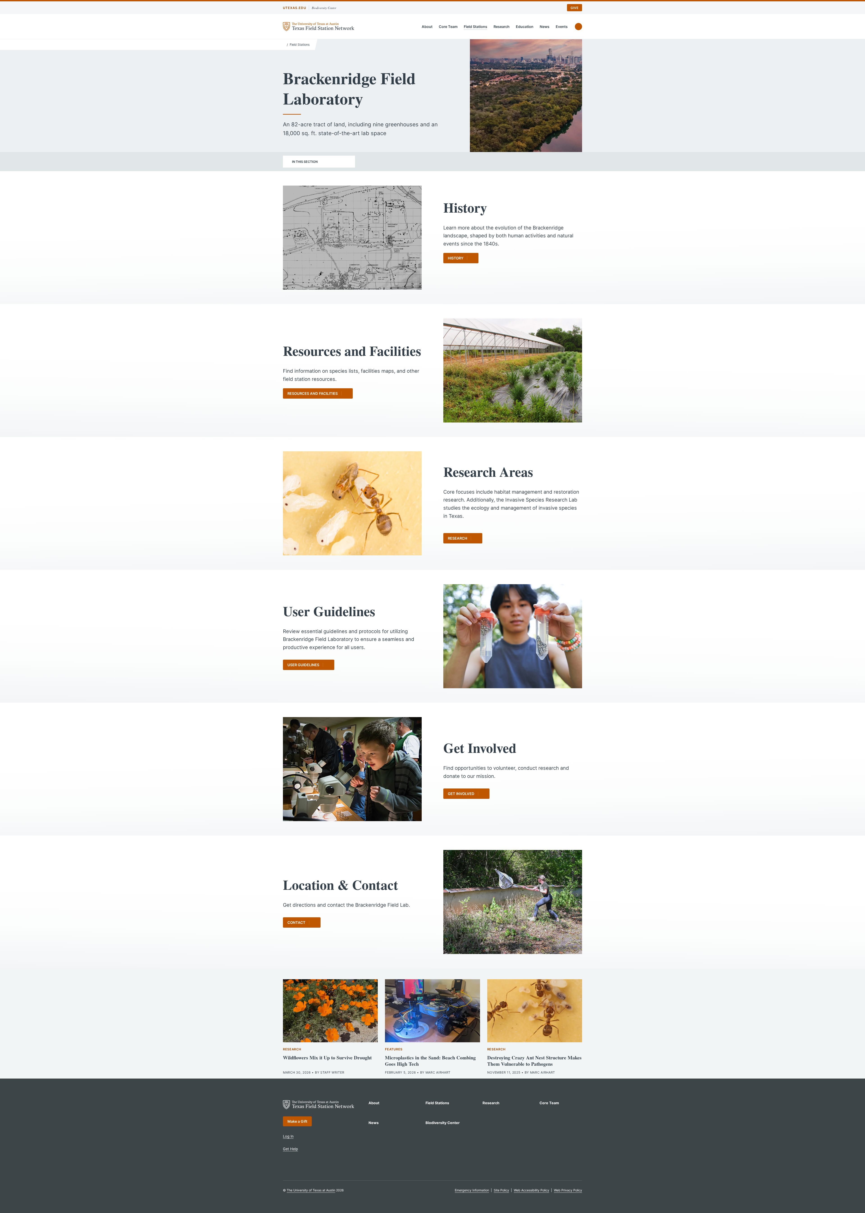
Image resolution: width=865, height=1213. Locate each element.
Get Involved (461, 793)
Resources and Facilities (312, 393)
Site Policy (501, 1190)
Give (574, 8)
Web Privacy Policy (568, 1190)
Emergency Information (472, 1190)
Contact (296, 922)
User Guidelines (303, 665)
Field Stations (475, 26)
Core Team (448, 26)
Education (524, 26)
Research (502, 26)
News (544, 26)
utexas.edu (294, 8)
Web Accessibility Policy (531, 1190)
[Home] (284, 44)
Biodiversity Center (324, 8)
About (427, 26)
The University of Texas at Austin (311, 1190)
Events (562, 26)
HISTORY (455, 258)
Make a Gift (297, 1121)
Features (394, 1049)
